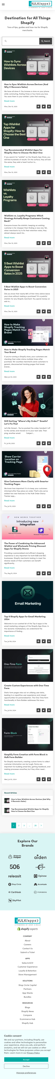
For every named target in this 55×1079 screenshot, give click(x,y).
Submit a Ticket (27, 952)
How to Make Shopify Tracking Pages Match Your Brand (27, 351)
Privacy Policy (33, 1052)
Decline (26, 1066)
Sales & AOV (27, 962)
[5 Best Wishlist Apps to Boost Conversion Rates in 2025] (27, 267)
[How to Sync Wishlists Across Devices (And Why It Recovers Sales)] (27, 64)
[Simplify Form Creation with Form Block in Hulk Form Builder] (27, 734)
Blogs (27, 1007)
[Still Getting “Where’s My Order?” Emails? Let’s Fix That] (27, 401)
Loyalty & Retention (27, 970)
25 (35, 825)
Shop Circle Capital (28, 985)
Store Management (27, 974)
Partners (27, 988)
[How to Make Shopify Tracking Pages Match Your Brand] (27, 332)
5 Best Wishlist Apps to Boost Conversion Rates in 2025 (25, 288)
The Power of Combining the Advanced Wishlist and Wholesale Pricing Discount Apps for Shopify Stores (25, 546)
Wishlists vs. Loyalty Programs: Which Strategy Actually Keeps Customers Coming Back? (27, 218)
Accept (26, 1059)
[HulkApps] (40, 4)
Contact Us (28, 948)
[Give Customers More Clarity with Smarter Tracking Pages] (27, 464)
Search (47, 41)
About (27, 940)
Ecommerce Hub (27, 1019)
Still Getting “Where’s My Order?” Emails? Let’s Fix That (26, 422)
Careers (27, 944)
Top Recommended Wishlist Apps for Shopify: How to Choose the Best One (23, 151)
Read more (9, 100)
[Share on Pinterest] (49, 106)
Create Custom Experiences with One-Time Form (26, 687)
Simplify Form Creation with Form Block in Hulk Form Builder (26, 756)
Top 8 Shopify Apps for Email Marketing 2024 (25, 618)
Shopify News (27, 1011)
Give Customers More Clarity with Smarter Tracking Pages (26, 482)
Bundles (27, 996)
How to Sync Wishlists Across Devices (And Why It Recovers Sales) (26, 85)
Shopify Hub (27, 1023)
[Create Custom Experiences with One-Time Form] (27, 665)
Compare (27, 1015)
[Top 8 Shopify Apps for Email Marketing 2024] (27, 597)
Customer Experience (27, 966)
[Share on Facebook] (38, 106)
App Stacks (27, 992)
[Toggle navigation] (3, 4)
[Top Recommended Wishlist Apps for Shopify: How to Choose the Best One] (27, 130)
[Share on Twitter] (44, 106)
